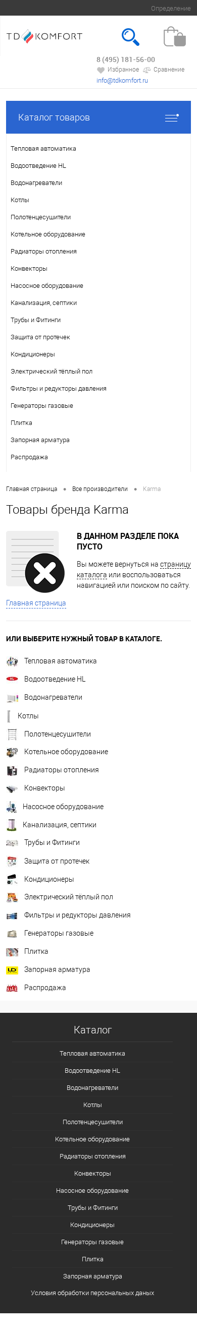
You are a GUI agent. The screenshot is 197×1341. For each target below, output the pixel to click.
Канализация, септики (59, 825)
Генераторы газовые (58, 933)
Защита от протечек (56, 861)
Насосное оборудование (63, 807)
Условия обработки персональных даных (92, 1293)
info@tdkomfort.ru (122, 80)
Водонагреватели (53, 697)
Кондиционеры (49, 879)
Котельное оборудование (66, 752)
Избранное (123, 69)
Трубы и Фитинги (52, 842)
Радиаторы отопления (61, 770)
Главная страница (36, 603)
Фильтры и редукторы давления (77, 915)
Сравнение (169, 69)
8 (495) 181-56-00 (125, 59)
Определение (171, 8)
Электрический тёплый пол (68, 897)
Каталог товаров (54, 117)
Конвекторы (44, 788)
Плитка (36, 951)
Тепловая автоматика (60, 661)
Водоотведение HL (54, 679)
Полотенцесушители (57, 734)
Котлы (28, 716)
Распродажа (45, 988)
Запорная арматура (57, 969)
